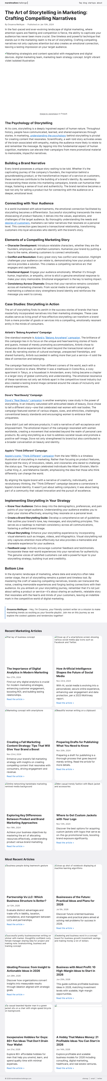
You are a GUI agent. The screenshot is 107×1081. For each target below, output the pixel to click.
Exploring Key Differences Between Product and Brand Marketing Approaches (25, 819)
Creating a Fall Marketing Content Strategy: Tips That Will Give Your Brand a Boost (28, 745)
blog (85, 3)
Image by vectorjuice (49, 114)
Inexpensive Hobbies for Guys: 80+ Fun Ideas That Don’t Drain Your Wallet (27, 1041)
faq (80, 3)
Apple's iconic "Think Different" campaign (29, 455)
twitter (99, 1078)
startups (92, 3)
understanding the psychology (48, 135)
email (93, 1078)
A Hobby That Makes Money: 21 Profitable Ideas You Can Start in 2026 (78, 1041)
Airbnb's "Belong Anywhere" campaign (57, 337)
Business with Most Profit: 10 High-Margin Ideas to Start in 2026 (75, 971)
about (99, 3)
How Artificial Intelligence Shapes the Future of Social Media (74, 672)
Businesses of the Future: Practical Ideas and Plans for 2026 (75, 900)
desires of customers (17, 222)
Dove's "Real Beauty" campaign (23, 400)
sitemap (85, 1078)
